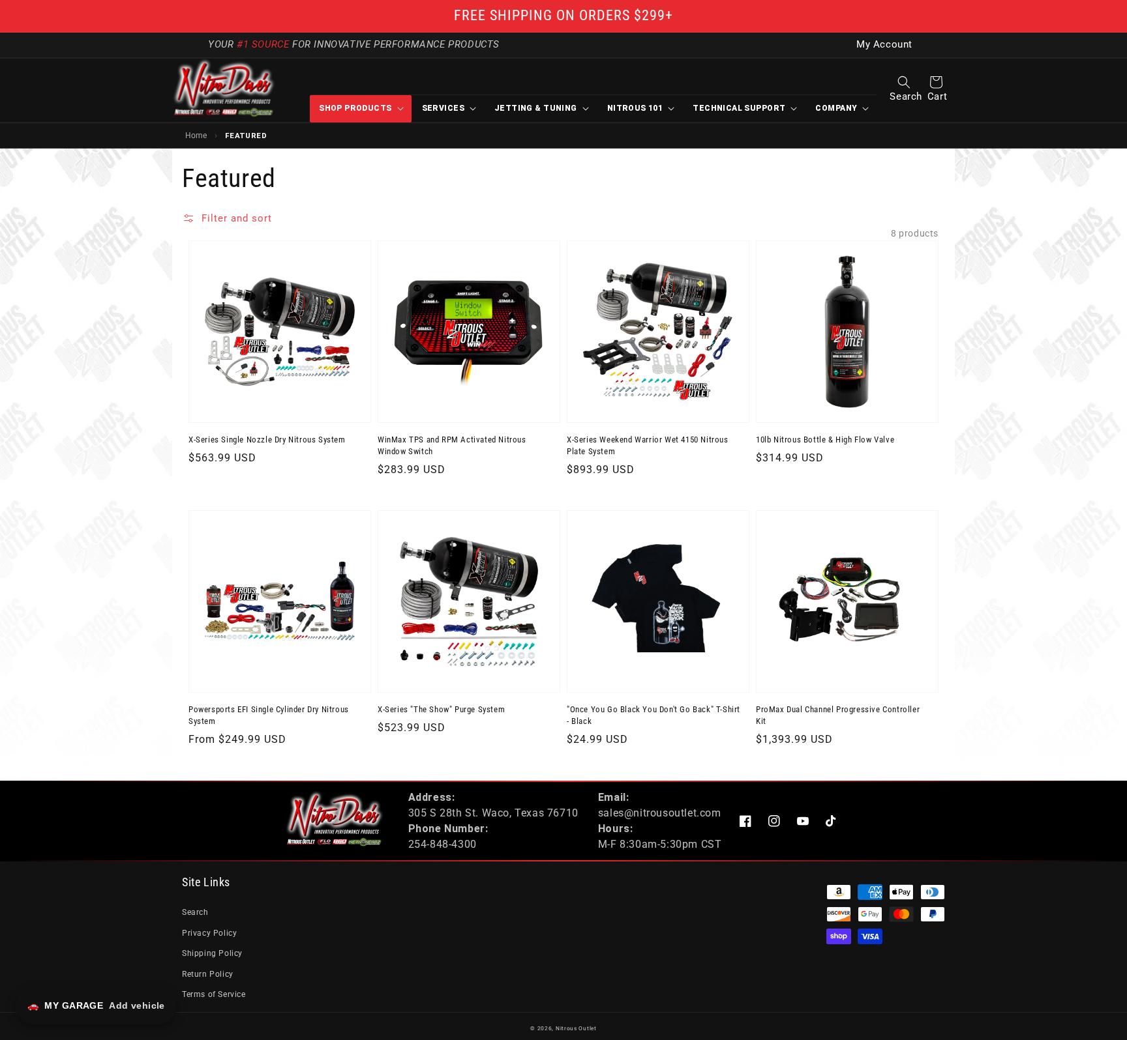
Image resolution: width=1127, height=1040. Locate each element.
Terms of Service (214, 994)
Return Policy (207, 974)
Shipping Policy (212, 953)
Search (195, 912)
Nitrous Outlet (576, 1028)
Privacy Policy (209, 933)
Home (196, 135)
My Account (884, 45)
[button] (904, 82)
